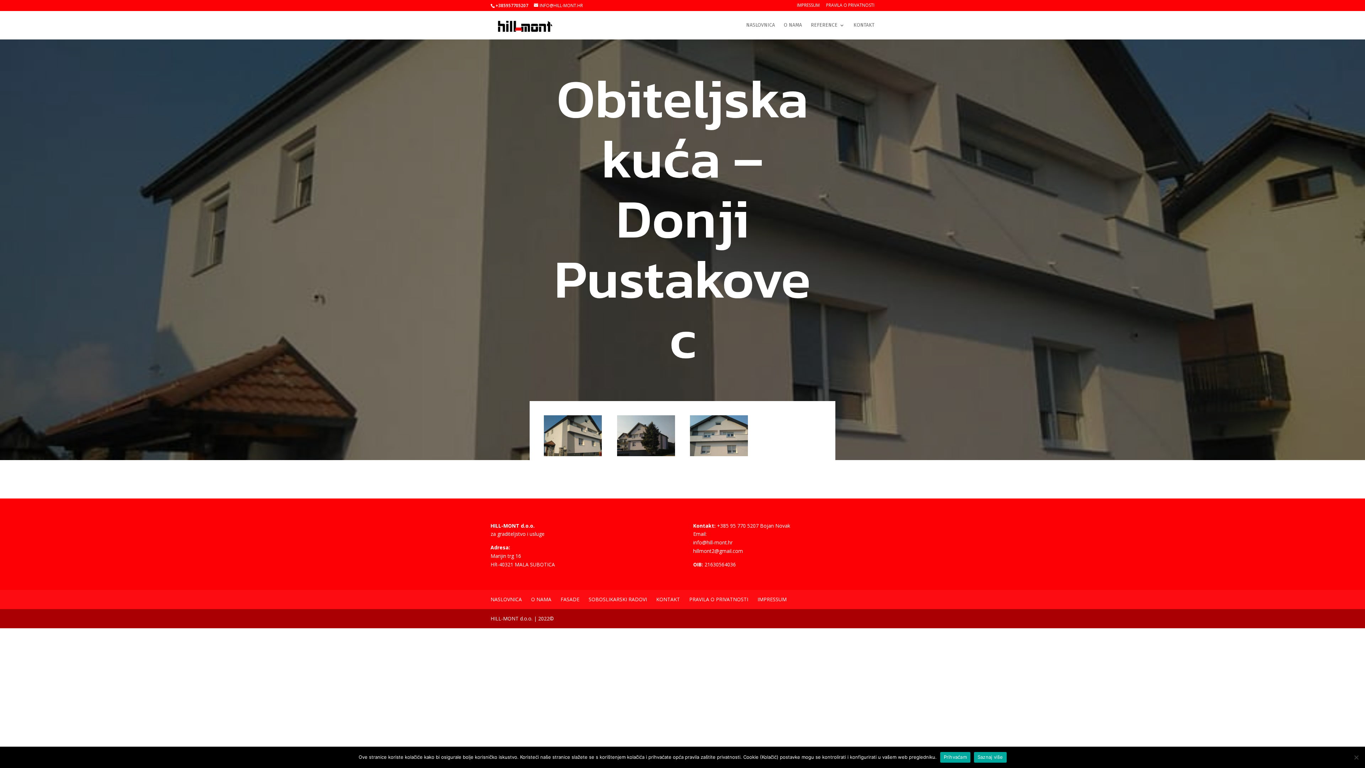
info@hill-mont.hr (713, 542)
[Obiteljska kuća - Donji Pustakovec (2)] (646, 456)
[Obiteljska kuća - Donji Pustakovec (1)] (573, 456)
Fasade (570, 599)
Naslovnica (760, 25)
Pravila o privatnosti (850, 5)
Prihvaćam (955, 757)
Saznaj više (990, 757)
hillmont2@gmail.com (718, 551)
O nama (793, 25)
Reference (824, 25)
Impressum (808, 5)
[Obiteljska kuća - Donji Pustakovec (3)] (719, 456)
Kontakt (863, 25)
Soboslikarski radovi (618, 599)
